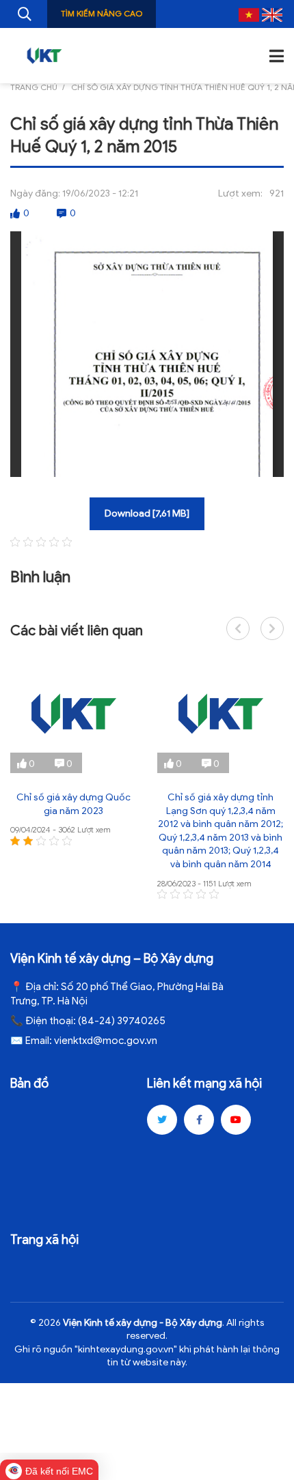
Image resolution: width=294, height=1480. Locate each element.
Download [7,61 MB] (147, 513)
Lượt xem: (240, 193)
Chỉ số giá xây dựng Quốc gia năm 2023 (73, 804)
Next (272, 628)
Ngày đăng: (35, 193)
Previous (238, 628)
